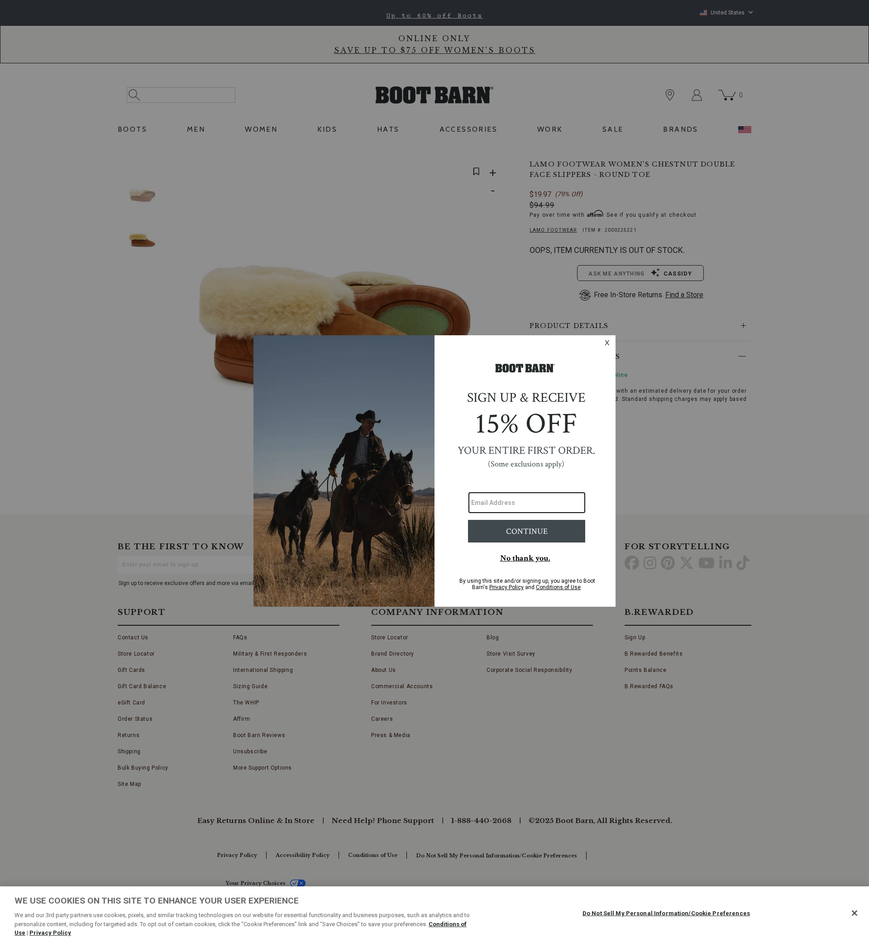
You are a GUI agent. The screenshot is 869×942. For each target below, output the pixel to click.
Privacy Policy (50, 932)
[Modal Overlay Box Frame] (434, 471)
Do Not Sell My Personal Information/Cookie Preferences (666, 913)
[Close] (854, 913)
